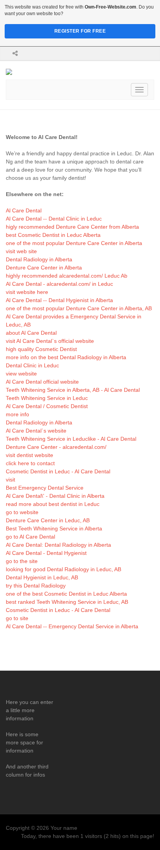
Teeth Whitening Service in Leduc (47, 398)
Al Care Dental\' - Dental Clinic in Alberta (55, 496)
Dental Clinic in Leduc (32, 365)
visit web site (21, 251)
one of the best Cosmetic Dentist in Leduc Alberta (66, 594)
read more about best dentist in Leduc (52, 504)
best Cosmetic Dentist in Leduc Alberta (53, 235)
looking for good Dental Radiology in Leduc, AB (63, 569)
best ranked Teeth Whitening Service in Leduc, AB (67, 602)
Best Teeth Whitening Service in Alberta (54, 528)
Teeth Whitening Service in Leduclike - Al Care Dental (71, 439)
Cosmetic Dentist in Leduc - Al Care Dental (58, 471)
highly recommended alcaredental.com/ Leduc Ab (66, 276)
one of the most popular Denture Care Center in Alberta (74, 243)
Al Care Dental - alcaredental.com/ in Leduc (59, 284)
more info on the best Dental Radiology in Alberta (66, 357)
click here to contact (30, 463)
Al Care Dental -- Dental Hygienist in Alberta (59, 300)
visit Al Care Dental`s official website (50, 341)
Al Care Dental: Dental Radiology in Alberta (58, 545)
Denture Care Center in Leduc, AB (48, 520)
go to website (22, 512)
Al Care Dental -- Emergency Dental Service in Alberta (72, 626)
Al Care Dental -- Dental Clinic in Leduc (54, 219)
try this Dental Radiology (36, 585)
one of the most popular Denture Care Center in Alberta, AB (79, 308)
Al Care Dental (24, 210)
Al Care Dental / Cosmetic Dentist (47, 406)
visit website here (27, 292)
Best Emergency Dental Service (44, 488)
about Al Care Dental (31, 333)
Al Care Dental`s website (36, 431)
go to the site (22, 561)
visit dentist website (29, 455)
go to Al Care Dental (30, 537)
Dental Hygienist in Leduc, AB (42, 577)
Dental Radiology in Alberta (39, 259)
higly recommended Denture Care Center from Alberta (72, 227)
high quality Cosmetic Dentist (41, 349)
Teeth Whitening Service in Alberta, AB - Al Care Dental (73, 390)
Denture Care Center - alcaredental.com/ (56, 447)
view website (21, 373)
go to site (17, 618)
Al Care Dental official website (42, 382)
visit (10, 479)
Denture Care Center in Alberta (44, 267)
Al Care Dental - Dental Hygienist (46, 553)
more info (17, 414)
